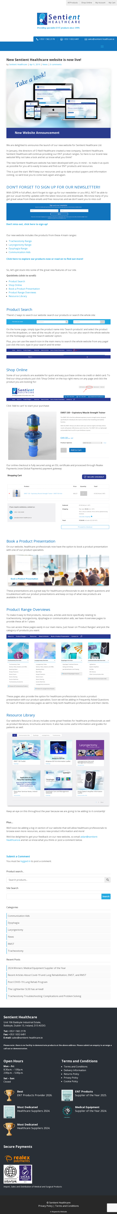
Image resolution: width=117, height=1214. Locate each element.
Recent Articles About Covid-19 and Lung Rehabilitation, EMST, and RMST (47, 975)
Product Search (17, 281)
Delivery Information (75, 1070)
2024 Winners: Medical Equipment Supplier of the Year (37, 968)
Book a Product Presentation (24, 288)
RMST (11, 943)
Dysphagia (13, 922)
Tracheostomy (15, 950)
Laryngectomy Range (20, 244)
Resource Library (18, 296)
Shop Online (86, 2)
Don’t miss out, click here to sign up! (27, 224)
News (45, 64)
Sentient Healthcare (18, 64)
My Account (100, 2)
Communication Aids (20, 252)
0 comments (56, 64)
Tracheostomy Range (20, 241)
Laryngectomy (15, 929)
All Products (73, 2)
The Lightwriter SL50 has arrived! (25, 989)
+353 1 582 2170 (47, 39)
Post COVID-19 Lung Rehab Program (27, 982)
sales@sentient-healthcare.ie (101, 39)
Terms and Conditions (75, 1066)
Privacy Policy (71, 1077)
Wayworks (56, 1211)
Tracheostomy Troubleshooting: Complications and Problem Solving (44, 996)
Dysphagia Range (18, 248)
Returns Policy (71, 1074)
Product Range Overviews (22, 292)
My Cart (112, 2)
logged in (25, 861)
